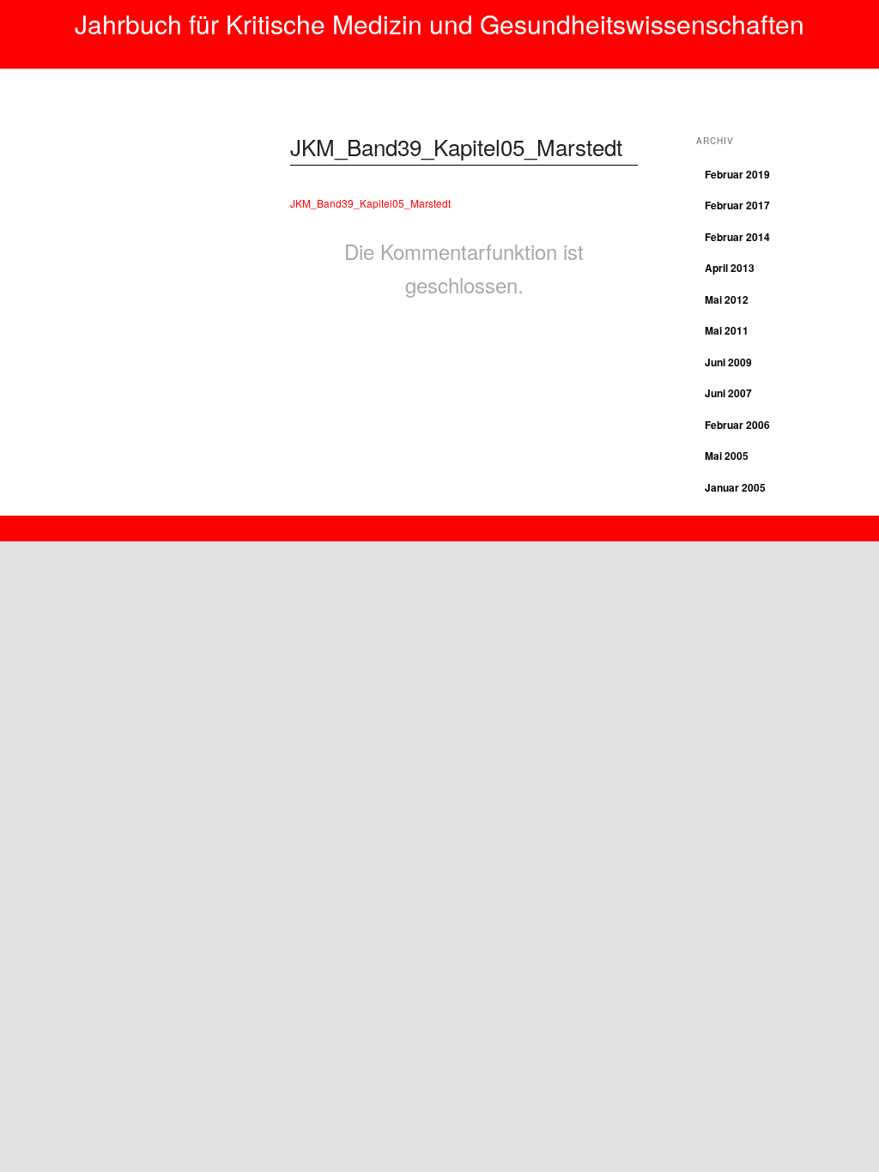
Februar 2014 (737, 237)
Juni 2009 (728, 362)
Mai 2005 (727, 455)
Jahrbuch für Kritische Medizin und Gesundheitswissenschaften (439, 23)
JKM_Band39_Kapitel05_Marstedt (456, 146)
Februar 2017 (737, 205)
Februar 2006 (737, 424)
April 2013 (730, 267)
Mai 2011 (727, 330)
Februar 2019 (737, 174)
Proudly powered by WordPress (439, 524)
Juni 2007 (728, 393)
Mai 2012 (727, 299)
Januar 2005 (735, 487)
